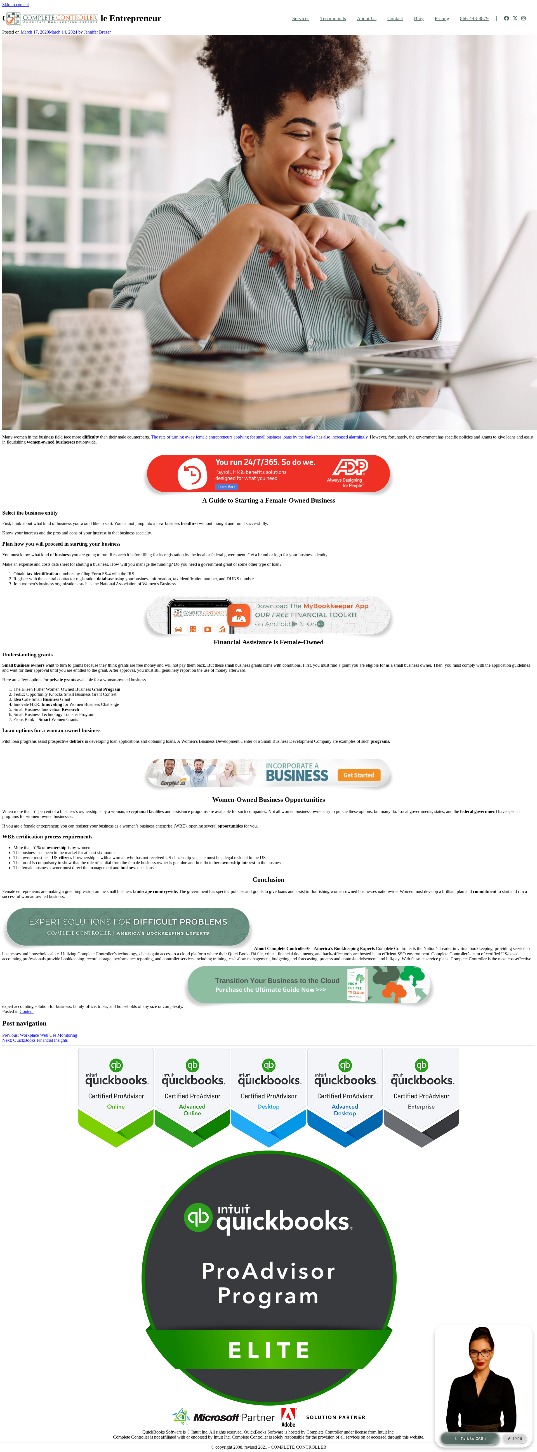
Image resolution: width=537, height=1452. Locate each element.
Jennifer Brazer (97, 32)
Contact (395, 18)
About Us (366, 18)
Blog (419, 18)
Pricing (442, 18)
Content (27, 1011)
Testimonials (333, 18)
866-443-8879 (474, 18)
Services (300, 18)
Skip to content (15, 4)
